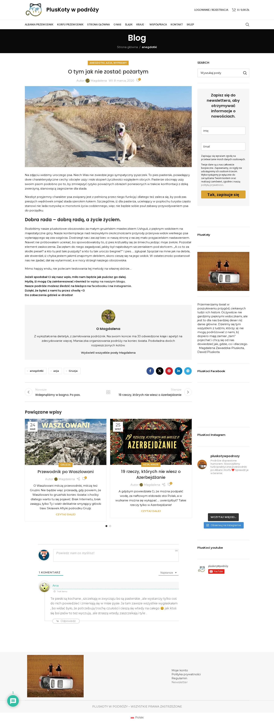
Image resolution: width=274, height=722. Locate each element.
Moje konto (180, 670)
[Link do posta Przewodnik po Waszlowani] (65, 442)
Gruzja (73, 370)
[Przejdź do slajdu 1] (106, 526)
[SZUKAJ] (245, 73)
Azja (109, 62)
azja (56, 370)
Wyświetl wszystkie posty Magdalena (108, 352)
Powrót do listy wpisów (108, 392)
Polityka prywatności (186, 674)
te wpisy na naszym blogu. (105, 281)
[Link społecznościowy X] (159, 371)
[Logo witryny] (34, 9)
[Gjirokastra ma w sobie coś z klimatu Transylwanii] (223, 483)
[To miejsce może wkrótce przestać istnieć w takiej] (205, 494)
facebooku (99, 286)
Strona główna (127, 47)
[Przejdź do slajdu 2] (110, 526)
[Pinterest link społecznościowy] (169, 371)
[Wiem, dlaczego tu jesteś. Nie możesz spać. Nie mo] (205, 483)
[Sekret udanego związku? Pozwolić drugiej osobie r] (241, 483)
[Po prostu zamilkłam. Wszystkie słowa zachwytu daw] (205, 505)
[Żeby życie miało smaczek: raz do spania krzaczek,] (241, 494)
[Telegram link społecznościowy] (188, 371)
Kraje (155, 464)
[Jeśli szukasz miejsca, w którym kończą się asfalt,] (223, 505)
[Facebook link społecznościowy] (150, 371)
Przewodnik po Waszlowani (65, 472)
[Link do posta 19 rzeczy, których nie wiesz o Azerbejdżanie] (151, 442)
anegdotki (149, 47)
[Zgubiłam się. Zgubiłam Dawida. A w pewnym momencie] (223, 494)
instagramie (122, 286)
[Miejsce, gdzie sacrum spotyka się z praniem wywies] (241, 505)
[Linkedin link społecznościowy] (178, 371)
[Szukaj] (247, 24)
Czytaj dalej (66, 514)
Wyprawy (120, 62)
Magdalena (99, 80)
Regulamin (179, 678)
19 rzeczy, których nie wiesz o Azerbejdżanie (151, 474)
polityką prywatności (212, 185)
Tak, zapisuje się (223, 194)
